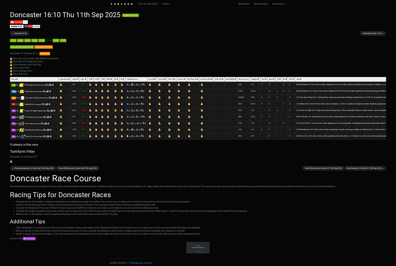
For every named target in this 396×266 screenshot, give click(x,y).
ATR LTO (23, 61)
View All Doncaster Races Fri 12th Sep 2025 (323, 168)
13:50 (20, 40)
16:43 (56, 40)
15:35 (41, 40)
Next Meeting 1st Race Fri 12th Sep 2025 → (365, 168)
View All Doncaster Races (22, 47)
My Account (279, 4)
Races (166, 4)
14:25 (27, 40)
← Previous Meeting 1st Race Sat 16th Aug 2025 (33, 168)
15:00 (34, 40)
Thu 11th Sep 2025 (147, 4)
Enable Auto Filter (130, 15)
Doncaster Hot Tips (43, 47)
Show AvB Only (20, 74)
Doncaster (30, 239)
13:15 (13, 40)
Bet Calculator (261, 4)
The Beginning (136, 263)
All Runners (244, 4)
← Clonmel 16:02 (19, 33)
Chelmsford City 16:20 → (373, 33)
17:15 (63, 40)
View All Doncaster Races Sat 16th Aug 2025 (77, 168)
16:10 (48, 40)
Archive (148, 263)
